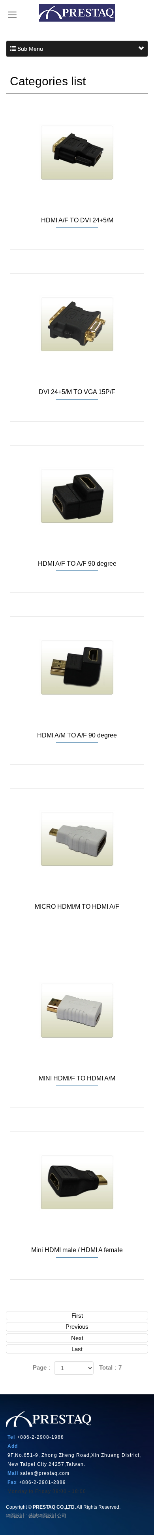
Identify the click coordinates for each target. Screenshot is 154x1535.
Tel (11, 1437)
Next (77, 1338)
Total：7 (110, 1367)
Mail (13, 1473)
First (77, 1315)
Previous (77, 1326)
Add (13, 1446)
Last (77, 1349)
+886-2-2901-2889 (42, 1482)
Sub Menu (29, 49)
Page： (43, 1367)
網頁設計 (15, 1515)
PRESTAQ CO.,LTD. (77, 13)
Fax (12, 1482)
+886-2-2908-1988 (40, 1437)
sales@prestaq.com (44, 1473)
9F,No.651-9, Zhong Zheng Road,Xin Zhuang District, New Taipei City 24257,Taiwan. (74, 1459)
